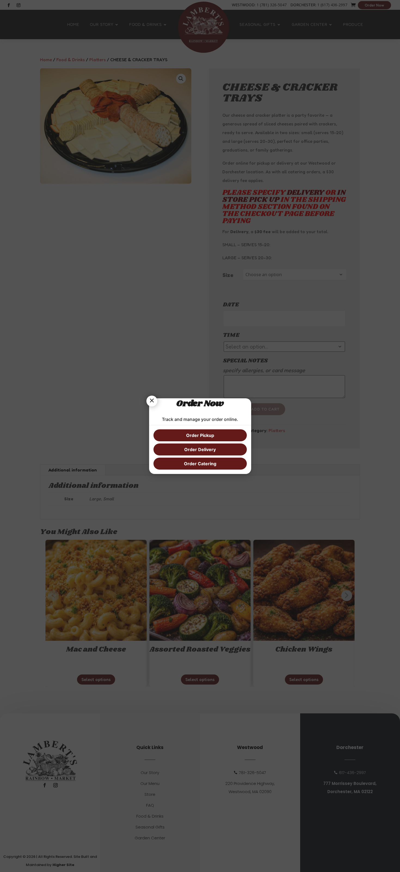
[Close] (151, 401)
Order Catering (200, 463)
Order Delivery (200, 449)
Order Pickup (200, 435)
